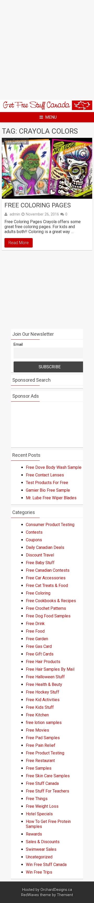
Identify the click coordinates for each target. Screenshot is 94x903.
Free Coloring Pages (37, 205)
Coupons (34, 539)
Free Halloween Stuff (45, 676)
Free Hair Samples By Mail (50, 669)
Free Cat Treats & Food (47, 585)
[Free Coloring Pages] (47, 168)
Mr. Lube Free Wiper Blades (51, 497)
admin (15, 214)
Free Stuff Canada (42, 783)
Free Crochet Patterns (46, 608)
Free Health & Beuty (44, 684)
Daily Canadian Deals (45, 547)
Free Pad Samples (43, 737)
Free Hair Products (43, 661)
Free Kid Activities (43, 699)
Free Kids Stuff (40, 707)
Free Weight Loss (42, 806)
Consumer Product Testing (50, 524)
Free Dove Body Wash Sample (53, 467)
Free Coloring (15, 141)
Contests (34, 532)
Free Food (35, 631)
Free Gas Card (39, 646)
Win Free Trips (39, 872)
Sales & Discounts (43, 841)
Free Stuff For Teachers (47, 791)
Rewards (34, 834)
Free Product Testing (45, 752)
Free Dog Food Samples (48, 615)
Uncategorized (39, 856)
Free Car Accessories (46, 577)
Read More (18, 242)
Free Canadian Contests (47, 570)
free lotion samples (44, 722)
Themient (65, 895)
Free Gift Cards (40, 654)
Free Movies (37, 730)
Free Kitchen (37, 714)
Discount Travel (40, 555)
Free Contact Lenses (45, 474)
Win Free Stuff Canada (46, 864)
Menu (51, 117)
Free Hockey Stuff (42, 692)
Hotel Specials (39, 813)
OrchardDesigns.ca (56, 890)
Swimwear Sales (41, 849)
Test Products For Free (47, 482)
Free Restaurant (40, 760)
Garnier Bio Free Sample (48, 490)
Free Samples (38, 768)
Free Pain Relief (40, 745)
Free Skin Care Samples (48, 775)
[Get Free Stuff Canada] (47, 108)
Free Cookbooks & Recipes (51, 600)
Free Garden (37, 638)
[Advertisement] (47, 50)
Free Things (37, 798)
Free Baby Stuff (40, 562)
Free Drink (35, 623)
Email (18, 344)
